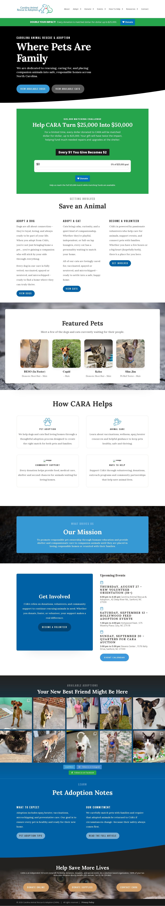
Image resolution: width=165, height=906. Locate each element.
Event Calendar (114, 657)
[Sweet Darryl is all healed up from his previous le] (149, 747)
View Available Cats (68, 88)
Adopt (76, 9)
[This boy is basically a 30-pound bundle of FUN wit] (82, 747)
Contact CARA (129, 887)
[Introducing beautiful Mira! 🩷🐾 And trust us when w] (49, 713)
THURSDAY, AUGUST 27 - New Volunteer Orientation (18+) (121, 590)
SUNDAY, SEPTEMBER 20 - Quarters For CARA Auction (122, 639)
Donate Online (36, 887)
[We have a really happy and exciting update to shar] (82, 713)
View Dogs (25, 293)
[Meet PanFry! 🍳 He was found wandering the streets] (16, 713)
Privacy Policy (88, 902)
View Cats (72, 288)
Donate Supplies (82, 887)
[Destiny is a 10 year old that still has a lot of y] (16, 747)
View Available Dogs (33, 88)
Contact (144, 9)
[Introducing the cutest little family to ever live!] (149, 713)
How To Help (114, 9)
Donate (87, 9)
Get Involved (120, 263)
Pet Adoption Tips (30, 835)
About (67, 9)
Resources (130, 9)
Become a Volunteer (54, 627)
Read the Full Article (103, 835)
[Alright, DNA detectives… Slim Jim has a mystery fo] (116, 747)
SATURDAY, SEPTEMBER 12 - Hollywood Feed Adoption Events (124, 616)
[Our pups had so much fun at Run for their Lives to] (116, 713)
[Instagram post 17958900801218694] (49, 747)
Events (100, 9)
